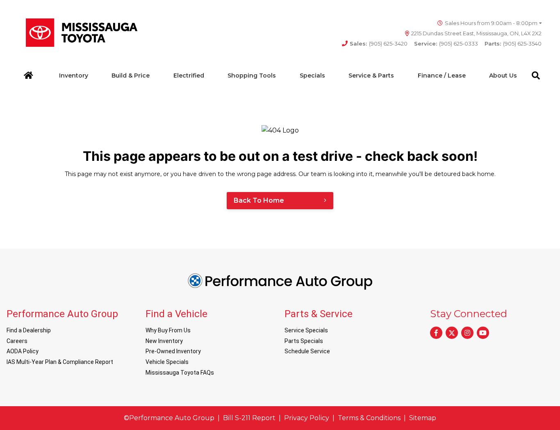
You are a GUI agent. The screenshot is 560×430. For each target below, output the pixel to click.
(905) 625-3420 (378, 43)
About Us (503, 75)
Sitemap (422, 418)
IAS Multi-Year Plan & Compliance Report (60, 362)
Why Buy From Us (168, 330)
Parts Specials (304, 341)
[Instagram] (467, 333)
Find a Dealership (29, 330)
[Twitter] (452, 333)
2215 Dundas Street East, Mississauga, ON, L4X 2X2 (476, 33)
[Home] (28, 75)
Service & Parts (371, 75)
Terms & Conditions (369, 418)
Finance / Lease (442, 75)
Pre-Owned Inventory (173, 351)
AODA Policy (23, 351)
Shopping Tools (252, 75)
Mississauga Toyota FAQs (180, 372)
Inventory (73, 75)
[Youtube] (483, 333)
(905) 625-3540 (513, 43)
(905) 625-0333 (446, 43)
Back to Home (259, 200)
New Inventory (164, 341)
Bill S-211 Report (249, 418)
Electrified (188, 75)
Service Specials (306, 330)
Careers (17, 341)
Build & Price (131, 75)
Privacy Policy (306, 418)
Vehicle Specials (167, 362)
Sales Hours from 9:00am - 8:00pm (491, 23)
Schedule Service (307, 351)
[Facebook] (436, 333)
